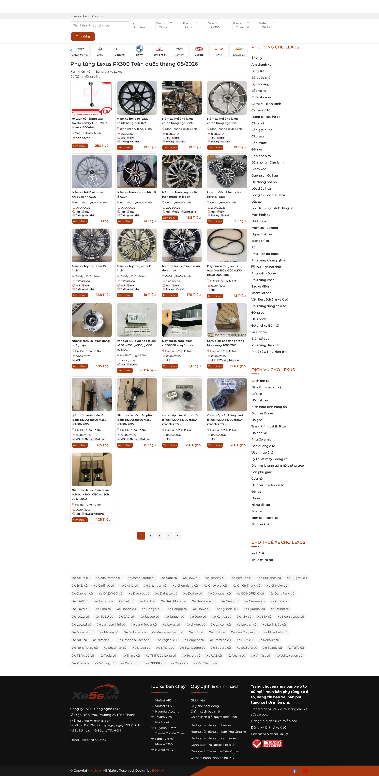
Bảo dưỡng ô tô (263, 446)
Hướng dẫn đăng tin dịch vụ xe (213, 738)
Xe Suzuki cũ (272, 647)
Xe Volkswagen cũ (289, 655)
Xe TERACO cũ (83, 655)
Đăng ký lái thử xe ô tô (268, 727)
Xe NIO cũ (79, 640)
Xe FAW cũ (80, 601)
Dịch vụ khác (261, 524)
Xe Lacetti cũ (81, 624)
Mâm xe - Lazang (264, 228)
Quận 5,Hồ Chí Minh (88, 133)
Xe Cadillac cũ (104, 585)
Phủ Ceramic (261, 439)
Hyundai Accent (166, 711)
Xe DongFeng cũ (282, 593)
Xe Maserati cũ (83, 632)
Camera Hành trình (266, 104)
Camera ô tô (260, 110)
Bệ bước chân (262, 77)
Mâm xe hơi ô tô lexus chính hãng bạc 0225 (222, 121)
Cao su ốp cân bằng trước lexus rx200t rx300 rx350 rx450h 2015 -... (225, 420)
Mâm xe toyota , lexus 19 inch (134, 268)
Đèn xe (256, 149)
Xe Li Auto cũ (195, 624)
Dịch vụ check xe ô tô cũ (270, 485)
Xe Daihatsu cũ (166, 593)
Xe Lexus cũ (171, 624)
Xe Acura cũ (81, 578)
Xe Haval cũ (80, 609)
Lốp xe (256, 201)
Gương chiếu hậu (264, 175)
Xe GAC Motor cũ (173, 601)
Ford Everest (164, 739)
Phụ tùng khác (262, 280)
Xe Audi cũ (169, 578)
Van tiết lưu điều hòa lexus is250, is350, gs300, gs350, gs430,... (136, 345)
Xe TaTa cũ (296, 647)
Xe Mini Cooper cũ (244, 632)
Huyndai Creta (165, 728)
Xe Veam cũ (236, 655)
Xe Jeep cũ (198, 616)
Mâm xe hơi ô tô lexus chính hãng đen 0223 (132, 121)
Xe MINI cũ (217, 632)
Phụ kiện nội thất (266, 267)
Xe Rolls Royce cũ (85, 647)
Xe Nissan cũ (102, 640)
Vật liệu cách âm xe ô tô (269, 299)
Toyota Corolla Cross (169, 733)
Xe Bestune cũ (241, 578)
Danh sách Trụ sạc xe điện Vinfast (215, 751)
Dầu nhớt (258, 319)
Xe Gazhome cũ (203, 601)
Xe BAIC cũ (191, 578)
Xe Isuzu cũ (80, 616)
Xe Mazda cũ (108, 632)
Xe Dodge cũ (192, 593)
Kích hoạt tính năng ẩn (269, 407)
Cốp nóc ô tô (261, 156)
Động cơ (257, 312)
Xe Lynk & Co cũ (274, 624)
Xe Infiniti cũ (280, 609)
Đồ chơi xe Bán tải (265, 325)
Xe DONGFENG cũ (250, 593)
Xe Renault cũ (269, 640)
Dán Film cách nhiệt (267, 387)
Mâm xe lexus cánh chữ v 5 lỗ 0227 (136, 194)
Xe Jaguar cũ (174, 616)
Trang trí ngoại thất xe (268, 426)
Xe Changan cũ (155, 585)
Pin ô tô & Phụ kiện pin (269, 352)
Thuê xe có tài (262, 560)
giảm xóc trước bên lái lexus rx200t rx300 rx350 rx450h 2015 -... (89, 420)
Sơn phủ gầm (261, 472)
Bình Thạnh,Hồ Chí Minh (136, 128)
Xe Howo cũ (201, 609)
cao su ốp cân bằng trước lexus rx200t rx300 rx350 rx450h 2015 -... (180, 420)
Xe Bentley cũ (215, 578)
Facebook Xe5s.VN (93, 740)
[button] (143, 27)
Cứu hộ (257, 478)
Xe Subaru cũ (221, 647)
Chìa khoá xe (261, 97)
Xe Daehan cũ (82, 593)
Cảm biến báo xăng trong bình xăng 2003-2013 (225, 343)
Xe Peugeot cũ (193, 640)
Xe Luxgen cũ (247, 624)
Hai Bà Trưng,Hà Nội (223, 280)
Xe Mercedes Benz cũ (167, 632)
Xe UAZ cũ (214, 655)
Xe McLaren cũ (135, 632)
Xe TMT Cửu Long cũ (161, 655)
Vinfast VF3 (163, 700)
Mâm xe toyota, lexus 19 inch (89, 268)
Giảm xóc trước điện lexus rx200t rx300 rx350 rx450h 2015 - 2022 (90, 494)
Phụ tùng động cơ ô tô (268, 306)
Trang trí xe (260, 241)
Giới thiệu (198, 700)
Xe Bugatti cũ (297, 578)
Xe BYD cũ (80, 585)
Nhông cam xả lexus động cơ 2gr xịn (91, 343)
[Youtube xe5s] (305, 770)
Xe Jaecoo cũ (149, 616)
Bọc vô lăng (260, 84)
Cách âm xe (260, 381)
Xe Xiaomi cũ (130, 663)
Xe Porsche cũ (220, 640)
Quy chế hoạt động (205, 706)
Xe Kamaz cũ (221, 616)
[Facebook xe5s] (294, 770)
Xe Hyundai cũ (227, 609)
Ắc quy (256, 58)
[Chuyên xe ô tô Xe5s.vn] (95, 695)
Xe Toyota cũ (191, 655)
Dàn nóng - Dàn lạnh (267, 162)
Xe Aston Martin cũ (141, 578)
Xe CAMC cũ (129, 585)
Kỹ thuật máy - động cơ (269, 459)
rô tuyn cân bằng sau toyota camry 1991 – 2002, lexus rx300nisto (90, 123)
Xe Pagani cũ (167, 640)
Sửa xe (256, 511)
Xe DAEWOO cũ (111, 593)
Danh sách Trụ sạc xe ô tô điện (213, 745)
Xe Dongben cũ (219, 593)
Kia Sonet (161, 722)
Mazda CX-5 (163, 744)
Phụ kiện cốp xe (263, 273)
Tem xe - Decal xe (265, 518)
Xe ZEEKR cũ (155, 663)
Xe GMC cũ (279, 601)
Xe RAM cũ (245, 640)
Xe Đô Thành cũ (205, 663)
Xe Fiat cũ (126, 601)
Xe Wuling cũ (104, 663)
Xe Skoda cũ (141, 647)
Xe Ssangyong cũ (192, 647)
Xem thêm (79, 146)
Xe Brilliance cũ (269, 578)
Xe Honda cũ (126, 609)
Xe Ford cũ (147, 601)
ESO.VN (158, 770)
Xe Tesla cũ (108, 655)
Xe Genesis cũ (254, 601)
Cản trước (258, 143)
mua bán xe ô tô (292, 686)
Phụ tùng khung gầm (268, 260)
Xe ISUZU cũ (104, 616)
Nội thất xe (259, 400)
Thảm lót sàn (261, 293)
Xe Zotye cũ (179, 663)
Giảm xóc (258, 169)
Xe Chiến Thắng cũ (247, 585)
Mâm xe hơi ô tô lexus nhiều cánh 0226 (87, 194)
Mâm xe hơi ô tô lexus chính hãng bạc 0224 (177, 121)
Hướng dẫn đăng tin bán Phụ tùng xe (218, 731)
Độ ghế (257, 420)
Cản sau (257, 136)
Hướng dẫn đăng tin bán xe (211, 725)
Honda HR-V (164, 749)
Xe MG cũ (196, 632)
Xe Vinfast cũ (260, 655)
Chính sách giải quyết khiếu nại (214, 717)
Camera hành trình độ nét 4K (212, 758)
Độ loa (256, 491)
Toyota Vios (163, 717)
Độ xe (255, 498)
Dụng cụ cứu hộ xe (265, 117)
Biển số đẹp (260, 338)
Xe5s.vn (96, 770)
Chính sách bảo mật (205, 711)
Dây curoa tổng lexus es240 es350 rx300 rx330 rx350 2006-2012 (224, 270)
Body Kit (258, 71)
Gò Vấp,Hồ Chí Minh (178, 202)
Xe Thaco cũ (131, 655)
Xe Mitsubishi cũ (275, 632)
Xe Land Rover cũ (144, 624)
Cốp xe (256, 394)
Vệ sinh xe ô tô (262, 452)
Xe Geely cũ (229, 601)
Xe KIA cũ (244, 616)
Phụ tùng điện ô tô (265, 345)
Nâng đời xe (260, 505)
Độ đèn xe (259, 433)
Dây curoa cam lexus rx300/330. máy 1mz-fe (177, 343)
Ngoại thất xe (261, 234)
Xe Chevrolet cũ (215, 585)
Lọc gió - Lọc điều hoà (268, 195)
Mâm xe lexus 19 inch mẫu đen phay (181, 268)
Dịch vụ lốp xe (262, 413)
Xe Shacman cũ (115, 647)
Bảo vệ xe (258, 91)
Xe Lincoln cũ (221, 624)
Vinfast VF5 (163, 706)
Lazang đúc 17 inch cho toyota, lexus (224, 194)
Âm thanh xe (261, 64)
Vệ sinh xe (259, 332)
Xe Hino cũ (103, 609)
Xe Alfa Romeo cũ (109, 578)
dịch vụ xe (269, 709)
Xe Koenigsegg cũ (291, 616)
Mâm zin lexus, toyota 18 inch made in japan (179, 194)
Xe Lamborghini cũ (111, 624)
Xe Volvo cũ (80, 663)
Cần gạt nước (261, 130)
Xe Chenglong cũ (185, 585)
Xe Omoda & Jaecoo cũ (134, 640)
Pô (253, 247)
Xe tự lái (257, 553)
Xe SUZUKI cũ (247, 647)
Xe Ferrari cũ (103, 601)
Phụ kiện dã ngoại (265, 254)
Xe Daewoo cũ (139, 593)
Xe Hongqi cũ (151, 609)
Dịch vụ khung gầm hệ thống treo (277, 465)
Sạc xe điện (260, 286)
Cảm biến (258, 123)
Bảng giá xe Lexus (109, 71)
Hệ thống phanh (264, 182)
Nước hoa (258, 221)
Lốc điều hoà (261, 188)
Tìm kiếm (83, 36)
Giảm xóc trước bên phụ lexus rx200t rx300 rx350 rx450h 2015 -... (134, 420)
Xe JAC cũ (126, 616)
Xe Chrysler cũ (276, 585)
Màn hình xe (260, 214)
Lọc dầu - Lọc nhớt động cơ (272, 208)
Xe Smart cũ (165, 647)
